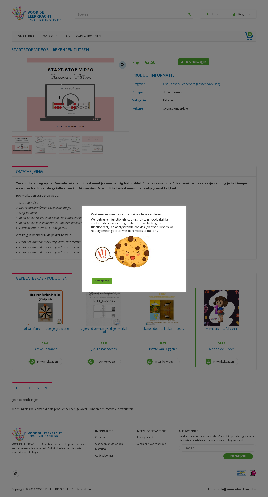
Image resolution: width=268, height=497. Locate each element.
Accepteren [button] (102, 281)
